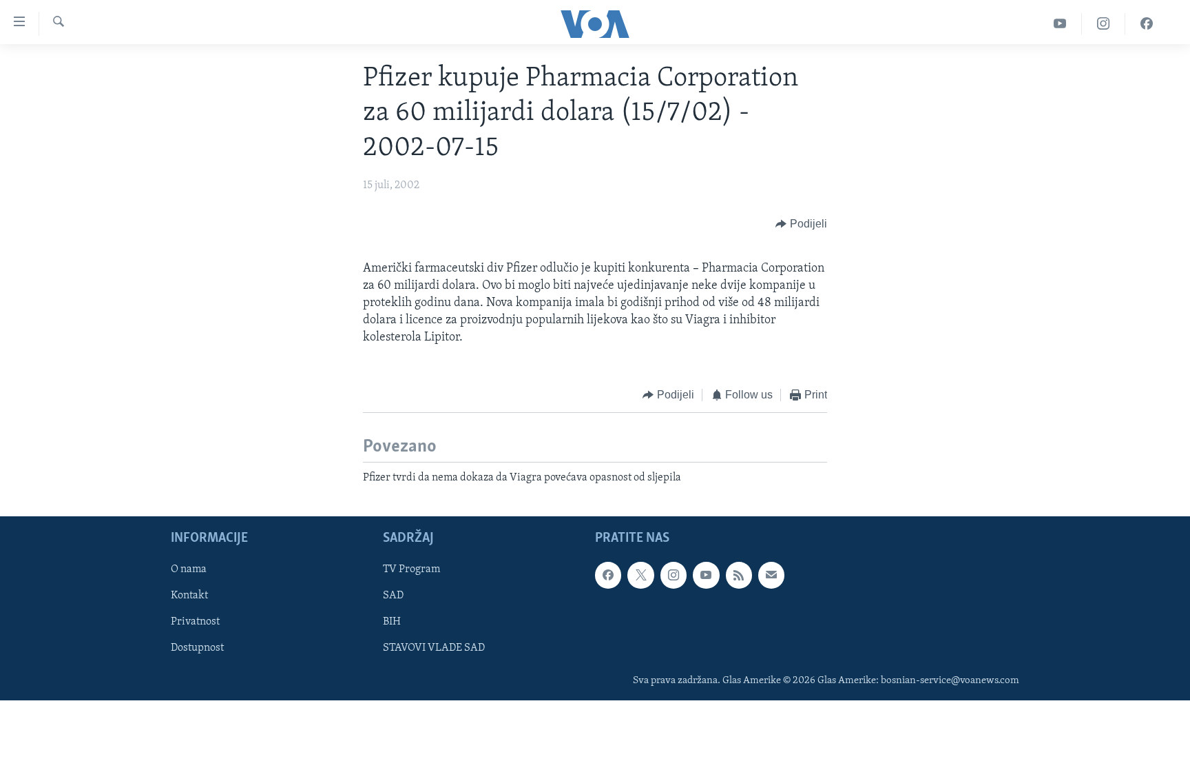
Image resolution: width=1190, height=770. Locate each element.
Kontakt (189, 596)
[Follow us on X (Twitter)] (640, 576)
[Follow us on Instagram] (673, 576)
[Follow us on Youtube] (706, 576)
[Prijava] (771, 576)
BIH (392, 622)
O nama (189, 570)
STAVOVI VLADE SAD (434, 648)
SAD (393, 596)
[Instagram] (1103, 23)
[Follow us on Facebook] (608, 576)
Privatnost (195, 622)
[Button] (801, 225)
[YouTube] (1060, 23)
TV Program (411, 570)
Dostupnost (197, 648)
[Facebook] (1146, 23)
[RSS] (739, 576)
